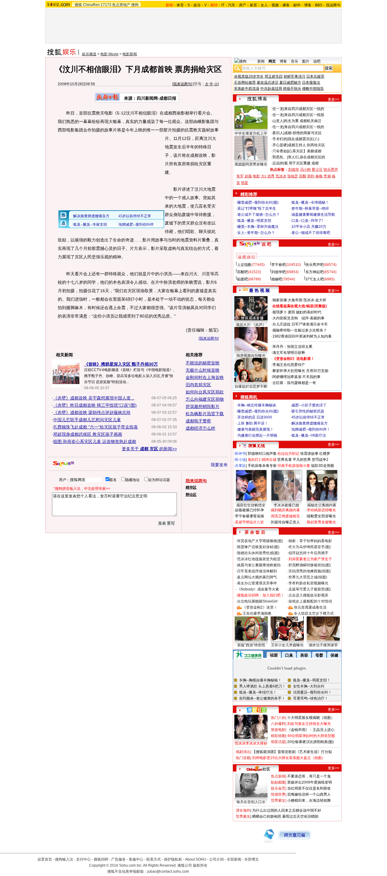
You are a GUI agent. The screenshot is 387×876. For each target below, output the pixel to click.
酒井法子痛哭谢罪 (323, 645)
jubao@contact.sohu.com (168, 871)
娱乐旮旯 (278, 788)
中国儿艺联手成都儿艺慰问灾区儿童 (87, 419)
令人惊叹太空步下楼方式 (314, 613)
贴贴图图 (278, 782)
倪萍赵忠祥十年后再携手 (308, 553)
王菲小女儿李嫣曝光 (287, 645)
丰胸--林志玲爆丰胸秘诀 (256, 405)
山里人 (277, 121)
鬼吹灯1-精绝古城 (262, 459)
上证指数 (244, 265)
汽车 (231, 5)
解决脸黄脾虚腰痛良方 (309, 423)
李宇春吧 (278, 265)
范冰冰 (280, 176)
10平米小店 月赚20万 (308, 227)
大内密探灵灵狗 (285, 318)
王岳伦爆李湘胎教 (257, 613)
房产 (242, 5)
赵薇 (248, 176)
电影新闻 (129, 54)
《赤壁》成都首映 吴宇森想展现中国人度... (93, 398)
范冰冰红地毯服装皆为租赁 (259, 559)
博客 (307, 5)
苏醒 (302, 176)
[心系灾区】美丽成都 (304, 151)
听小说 (240, 459)
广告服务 (118, 859)
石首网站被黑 (245, 82)
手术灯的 (279, 139)
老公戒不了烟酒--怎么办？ (258, 214)
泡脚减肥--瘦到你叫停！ (310, 429)
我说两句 (333, 5)
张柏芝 (292, 176)
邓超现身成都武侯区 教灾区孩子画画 (87, 434)
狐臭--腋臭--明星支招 (254, 220)
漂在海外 (243, 810)
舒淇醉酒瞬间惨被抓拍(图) (309, 565)
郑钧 (310, 176)
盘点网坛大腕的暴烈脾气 (257, 577)
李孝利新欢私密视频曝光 (308, 583)
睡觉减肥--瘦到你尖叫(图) (257, 202)
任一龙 (277, 109)
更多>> (333, 99)
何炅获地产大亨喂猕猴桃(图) (260, 541)
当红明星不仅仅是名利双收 (309, 788)
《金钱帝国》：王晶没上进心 (310, 730)
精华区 (191, 487)
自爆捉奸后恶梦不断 (251, 386)
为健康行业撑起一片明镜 (257, 435)
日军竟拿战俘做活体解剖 (257, 571)
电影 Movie (109, 54)
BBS (318, 5)
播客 (286, 5)
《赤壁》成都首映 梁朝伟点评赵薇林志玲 (92, 412)
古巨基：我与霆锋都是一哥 (294, 383)
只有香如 (279, 151)
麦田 (291, 312)
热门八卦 (278, 718)
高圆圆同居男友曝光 (251, 164)
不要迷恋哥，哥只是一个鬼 (309, 776)
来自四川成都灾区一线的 (304, 109)
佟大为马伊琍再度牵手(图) (309, 547)
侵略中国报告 (313, 88)
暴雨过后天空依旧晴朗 (300, 816)
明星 (244, 183)
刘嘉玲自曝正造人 (285, 522)
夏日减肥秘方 (290, 82)
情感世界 (278, 794)
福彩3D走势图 (322, 466)
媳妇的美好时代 (308, 312)
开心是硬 (279, 145)
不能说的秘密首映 (203, 362)
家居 (253, 5)
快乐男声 (331, 169)
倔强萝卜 (279, 312)
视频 (275, 5)
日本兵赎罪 (315, 76)
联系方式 (153, 859)
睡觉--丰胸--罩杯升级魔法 (257, 227)
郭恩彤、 (279, 157)
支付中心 (83, 859)
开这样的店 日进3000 (254, 417)
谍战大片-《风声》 (251, 325)
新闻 (261, 61)
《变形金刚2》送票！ (259, 607)
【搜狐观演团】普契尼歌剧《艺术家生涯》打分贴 (292, 752)
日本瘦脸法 (311, 82)
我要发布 (219, 464)
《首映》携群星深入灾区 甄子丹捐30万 (121, 364)
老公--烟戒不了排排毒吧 (310, 233)
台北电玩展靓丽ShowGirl (257, 601)
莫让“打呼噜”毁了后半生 (256, 208)
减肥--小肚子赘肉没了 (309, 405)
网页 (272, 61)
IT (222, 5)
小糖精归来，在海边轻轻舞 (309, 800)
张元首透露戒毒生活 (310, 607)
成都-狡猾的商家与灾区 (303, 133)
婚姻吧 (276, 279)
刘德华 (293, 169)
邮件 (297, 5)
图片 (305, 61)
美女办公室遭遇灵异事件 (257, 583)
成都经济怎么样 (200, 428)
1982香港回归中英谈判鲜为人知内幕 (302, 336)
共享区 (240, 466)
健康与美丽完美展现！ (255, 429)
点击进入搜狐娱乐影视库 (308, 595)
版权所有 (200, 865)
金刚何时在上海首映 (205, 377)
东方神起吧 (314, 272)
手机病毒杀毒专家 (262, 466)
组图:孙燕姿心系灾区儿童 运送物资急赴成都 (94, 441)
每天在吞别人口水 (250, 802)
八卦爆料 (278, 724)
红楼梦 (324, 453)
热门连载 (243, 758)
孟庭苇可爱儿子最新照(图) (309, 589)
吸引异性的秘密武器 (307, 411)
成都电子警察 (198, 421)
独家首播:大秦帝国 (287, 300)
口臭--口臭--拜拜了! (307, 220)
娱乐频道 (89, 54)
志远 (276, 163)
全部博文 (251, 859)
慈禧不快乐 (292, 88)
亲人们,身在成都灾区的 (306, 157)
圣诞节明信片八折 (249, 522)
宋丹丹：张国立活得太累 (292, 346)
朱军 (240, 176)
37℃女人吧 (314, 279)
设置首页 (44, 859)
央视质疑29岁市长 (249, 76)
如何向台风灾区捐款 (205, 392)
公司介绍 (216, 859)
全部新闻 (234, 859)
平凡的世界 (302, 459)
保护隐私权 (173, 859)
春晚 (319, 176)
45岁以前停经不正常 (308, 417)
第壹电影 (278, 730)
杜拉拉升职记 (288, 453)
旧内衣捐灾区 (198, 384)
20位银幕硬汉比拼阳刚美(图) (310, 742)
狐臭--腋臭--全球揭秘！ (310, 202)
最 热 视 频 (259, 290)
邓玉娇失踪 (274, 76)
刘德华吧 (278, 272)
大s (263, 176)
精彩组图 (278, 736)
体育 (180, 5)
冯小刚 (305, 169)
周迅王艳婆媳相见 (285, 516)
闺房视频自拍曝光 (250, 356)
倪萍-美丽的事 (312, 318)
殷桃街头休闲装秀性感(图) (258, 553)
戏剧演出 (243, 752)
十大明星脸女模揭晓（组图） (310, 718)
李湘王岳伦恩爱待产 (288, 365)
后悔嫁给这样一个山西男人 (309, 794)
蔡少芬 (317, 169)
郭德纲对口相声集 (262, 453)
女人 (264, 5)
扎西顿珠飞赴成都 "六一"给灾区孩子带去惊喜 (95, 427)
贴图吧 (242, 279)
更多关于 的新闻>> (149, 448)
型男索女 (278, 800)
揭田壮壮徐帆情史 (250, 505)
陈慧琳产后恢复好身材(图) (258, 547)
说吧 (316, 61)
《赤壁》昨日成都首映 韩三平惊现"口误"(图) (95, 405)
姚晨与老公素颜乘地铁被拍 (259, 565)
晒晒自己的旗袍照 (266, 816)
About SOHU (195, 859)
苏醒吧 (242, 272)
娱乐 (197, 5)
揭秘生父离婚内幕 (321, 505)
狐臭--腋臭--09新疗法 (308, 435)
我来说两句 (182, 84)
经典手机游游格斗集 (294, 466)
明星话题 (278, 742)
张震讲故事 (309, 453)
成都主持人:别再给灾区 (306, 145)
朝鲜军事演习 (294, 76)
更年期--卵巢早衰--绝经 (310, 208)
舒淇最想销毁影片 (203, 406)
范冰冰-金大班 (314, 300)
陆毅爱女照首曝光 (321, 516)
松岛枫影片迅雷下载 (205, 413)
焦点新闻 (278, 776)
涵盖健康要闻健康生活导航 (313, 214)
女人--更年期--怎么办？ (256, 233)
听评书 (240, 453)
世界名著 (284, 459)
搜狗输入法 (64, 859)
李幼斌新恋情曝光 (321, 510)
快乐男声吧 (314, 265)
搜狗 (134, 5)
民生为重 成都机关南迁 (302, 121)
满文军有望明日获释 (288, 353)
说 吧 (266, 244)
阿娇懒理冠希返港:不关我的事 (296, 377)
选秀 (271, 176)
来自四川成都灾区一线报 (304, 115)
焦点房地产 (121, 5)
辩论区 (191, 495)
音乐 (294, 61)
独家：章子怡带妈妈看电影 (310, 541)
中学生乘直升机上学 (251, 133)
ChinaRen (91, 5)
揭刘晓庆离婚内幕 (285, 510)
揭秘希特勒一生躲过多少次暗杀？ (299, 330)
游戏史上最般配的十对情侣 (310, 601)
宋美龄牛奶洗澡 (246, 88)
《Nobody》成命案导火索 (258, 589)
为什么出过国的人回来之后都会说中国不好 (286, 810)
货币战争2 (320, 459)
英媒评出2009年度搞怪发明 (309, 782)
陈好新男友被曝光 (321, 522)
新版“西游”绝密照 (251, 645)
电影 (256, 176)
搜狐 (78, 5)
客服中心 (136, 859)
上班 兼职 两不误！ (252, 423)
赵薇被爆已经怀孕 (249, 510)
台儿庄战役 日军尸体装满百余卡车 (300, 324)
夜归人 (277, 133)
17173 (106, 5)
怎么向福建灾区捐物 (205, 399)
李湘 (327, 176)
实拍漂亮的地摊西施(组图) (309, 571)
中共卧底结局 (271, 88)
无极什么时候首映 (203, 370)
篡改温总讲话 (267, 82)
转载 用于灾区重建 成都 (300, 163)
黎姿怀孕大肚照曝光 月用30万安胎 (300, 371)
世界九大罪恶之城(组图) (307, 577)
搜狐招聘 (101, 859)
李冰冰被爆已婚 (286, 505)
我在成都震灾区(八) (303, 139)
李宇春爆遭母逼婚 (249, 516)
